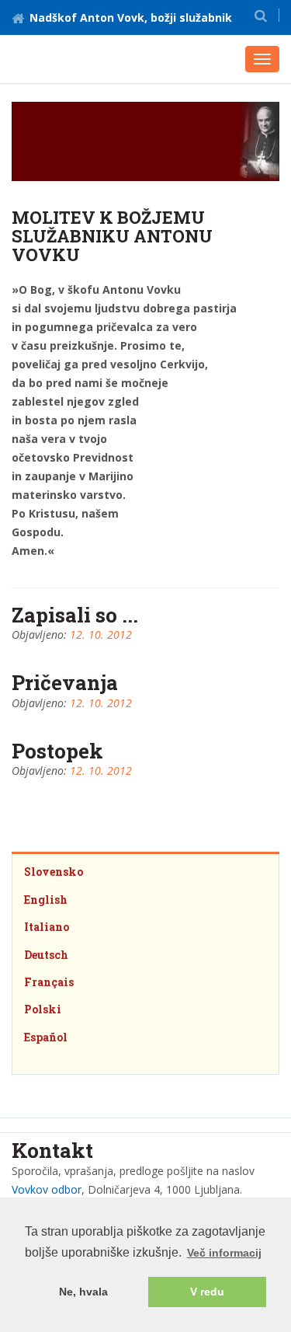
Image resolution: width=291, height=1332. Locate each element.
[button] (261, 15)
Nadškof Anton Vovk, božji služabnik (130, 17)
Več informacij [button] (224, 1253)
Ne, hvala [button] (83, 1291)
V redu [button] (207, 1291)
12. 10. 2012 (101, 634)
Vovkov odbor (46, 1189)
